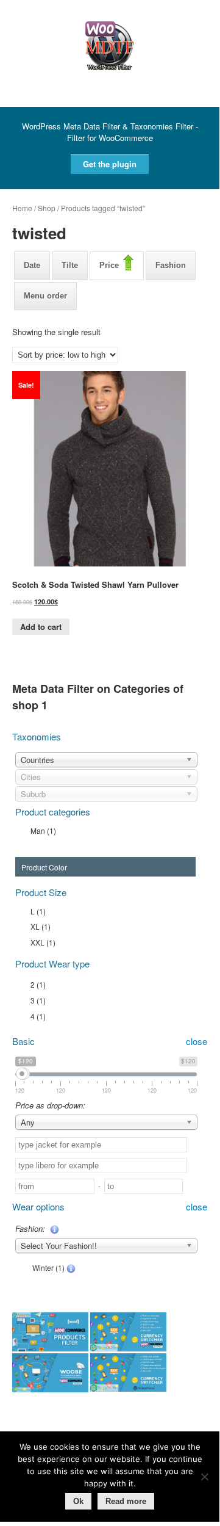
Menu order (45, 295)
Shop (46, 208)
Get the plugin (110, 164)
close (196, 1041)
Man (43, 830)
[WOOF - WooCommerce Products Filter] (50, 1332)
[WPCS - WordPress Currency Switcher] (128, 1373)
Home (22, 208)
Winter (47, 1267)
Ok (78, 1501)
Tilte (70, 265)
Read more (125, 1501)
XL (40, 926)
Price (109, 265)
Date (32, 265)
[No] (204, 1476)
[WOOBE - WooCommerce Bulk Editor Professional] (50, 1373)
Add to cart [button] (41, 626)
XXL (42, 942)
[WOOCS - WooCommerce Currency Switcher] (128, 1332)
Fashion (170, 265)
